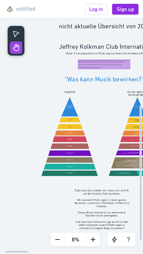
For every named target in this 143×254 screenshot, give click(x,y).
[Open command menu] (114, 239)
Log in (96, 9)
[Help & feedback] (128, 239)
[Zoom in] (93, 239)
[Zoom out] (57, 239)
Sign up (125, 9)
